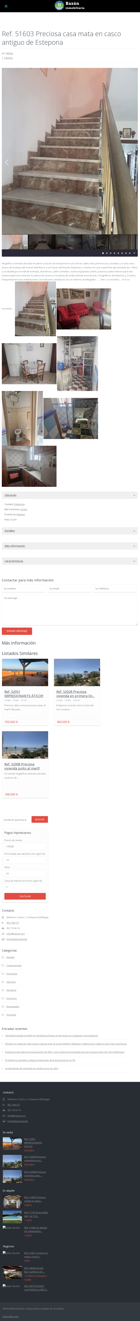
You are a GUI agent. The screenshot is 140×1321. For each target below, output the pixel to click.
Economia (11, 973)
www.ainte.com (10, 1316)
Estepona (19, 504)
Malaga (21, 514)
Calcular (25, 896)
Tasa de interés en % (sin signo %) (23, 881)
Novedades (12, 1006)
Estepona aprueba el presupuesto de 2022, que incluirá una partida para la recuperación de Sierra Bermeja (64, 1052)
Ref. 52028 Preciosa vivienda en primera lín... (75, 693)
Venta (9, 53)
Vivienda (11, 1014)
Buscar (39, 819)
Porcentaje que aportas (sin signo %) (24, 854)
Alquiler (10, 957)
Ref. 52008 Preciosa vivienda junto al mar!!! (22, 766)
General (10, 981)
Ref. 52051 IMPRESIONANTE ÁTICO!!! (23, 693)
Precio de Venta (13, 840)
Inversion (11, 998)
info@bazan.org (15, 933)
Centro (8, 58)
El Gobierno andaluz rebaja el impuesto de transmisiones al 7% (40, 1060)
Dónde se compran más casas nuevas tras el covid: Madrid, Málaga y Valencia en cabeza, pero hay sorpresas (66, 1043)
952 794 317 (13, 922)
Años (7, 867)
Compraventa (14, 965)
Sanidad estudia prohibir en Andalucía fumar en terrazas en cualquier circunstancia (51, 1035)
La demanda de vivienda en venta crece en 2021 (32, 1068)
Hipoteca (11, 990)
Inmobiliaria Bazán (17, 939)
